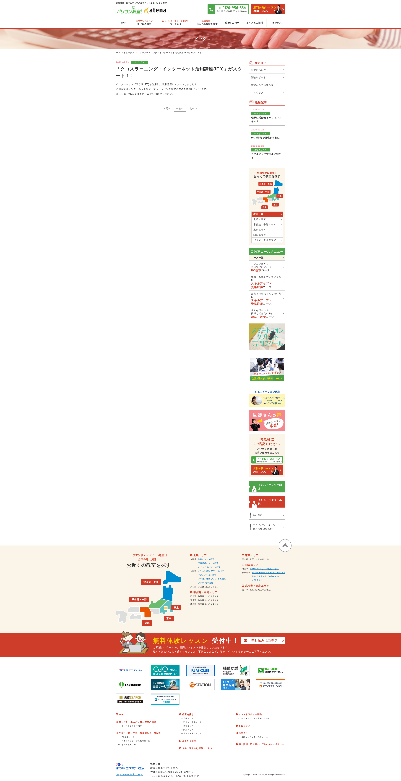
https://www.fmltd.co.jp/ (129, 774)
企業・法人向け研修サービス (197, 748)
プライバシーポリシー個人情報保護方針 (265, 527)
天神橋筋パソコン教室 (208, 563)
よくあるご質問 (254, 22)
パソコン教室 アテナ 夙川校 (211, 571)
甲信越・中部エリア (264, 224)
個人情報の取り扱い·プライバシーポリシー (261, 744)
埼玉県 (245, 569)
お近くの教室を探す (207, 22)
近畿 (265, 207)
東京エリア (259, 229)
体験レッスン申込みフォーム (254, 737)
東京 (275, 205)
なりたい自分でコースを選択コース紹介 (140, 733)
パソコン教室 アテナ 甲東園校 (212, 579)
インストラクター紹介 (270, 486)
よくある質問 (189, 741)
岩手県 (245, 590)
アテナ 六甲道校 (205, 583)
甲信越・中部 (263, 192)
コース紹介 (175, 22)
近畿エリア (259, 219)
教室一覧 (258, 214)
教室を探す (188, 714)
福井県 (193, 600)
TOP (123, 22)
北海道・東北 (266, 184)
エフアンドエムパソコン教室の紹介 (137, 722)
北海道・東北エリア (264, 240)
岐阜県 (193, 604)
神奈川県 (246, 573)
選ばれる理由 (144, 22)
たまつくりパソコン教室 (209, 567)
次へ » (193, 108)
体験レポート (258, 77)
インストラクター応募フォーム (255, 718)
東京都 (245, 559)
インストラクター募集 (270, 502)
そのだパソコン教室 (207, 575)
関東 (280, 196)
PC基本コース (128, 737)
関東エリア (259, 234)
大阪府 (193, 559)
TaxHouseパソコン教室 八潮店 (264, 569)
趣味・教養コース (130, 745)
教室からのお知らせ (262, 85)
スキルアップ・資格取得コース (136, 741)
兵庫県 (193, 571)
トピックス (276, 22)
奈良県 (193, 587)
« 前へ (167, 108)
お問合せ (243, 733)
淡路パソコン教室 (206, 559)
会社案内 (258, 515)
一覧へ (180, 108)
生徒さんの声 (232, 22)
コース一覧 (257, 257)
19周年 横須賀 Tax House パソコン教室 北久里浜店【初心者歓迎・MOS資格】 (268, 576)
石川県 (193, 596)
